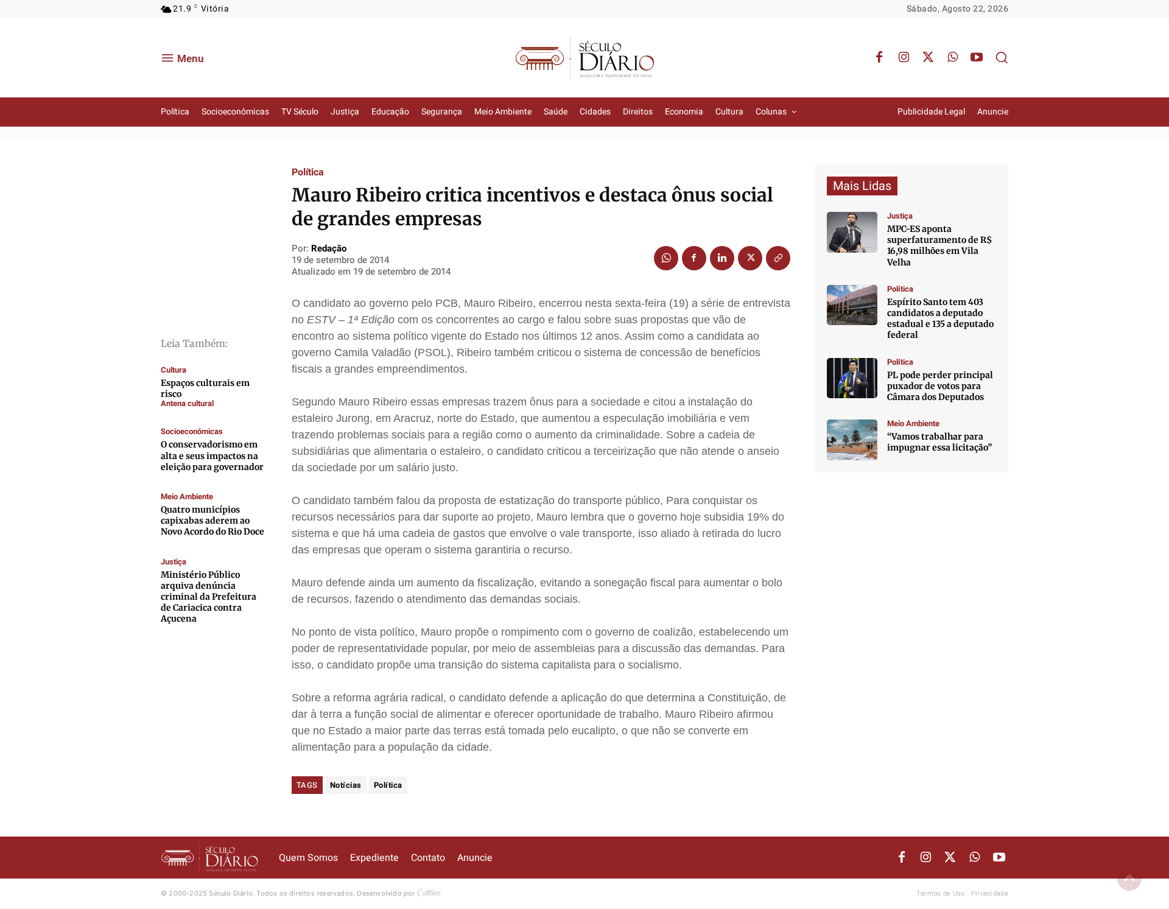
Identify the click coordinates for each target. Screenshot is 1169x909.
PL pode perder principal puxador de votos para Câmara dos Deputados (940, 386)
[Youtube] (976, 58)
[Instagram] (903, 58)
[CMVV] (852, 232)
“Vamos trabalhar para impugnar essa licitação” (939, 442)
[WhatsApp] (952, 58)
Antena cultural (187, 403)
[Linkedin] (722, 258)
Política (308, 172)
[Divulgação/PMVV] (852, 439)
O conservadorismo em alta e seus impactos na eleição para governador (212, 455)
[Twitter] (928, 58)
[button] (1001, 57)
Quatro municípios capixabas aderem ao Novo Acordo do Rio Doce (212, 520)
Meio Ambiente (187, 496)
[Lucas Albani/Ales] (852, 305)
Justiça (173, 562)
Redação (328, 248)
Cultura (173, 370)
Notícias (346, 785)
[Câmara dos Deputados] (852, 378)
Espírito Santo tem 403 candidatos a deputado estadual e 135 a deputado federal (940, 319)
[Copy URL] (778, 258)
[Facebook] (879, 58)
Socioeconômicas (192, 431)
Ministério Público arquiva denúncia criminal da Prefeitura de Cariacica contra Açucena (208, 597)
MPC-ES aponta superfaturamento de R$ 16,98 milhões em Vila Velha (939, 245)
